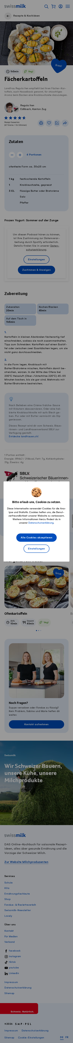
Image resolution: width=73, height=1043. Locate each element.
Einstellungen (36, 549)
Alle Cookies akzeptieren (36, 537)
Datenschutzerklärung (41, 523)
